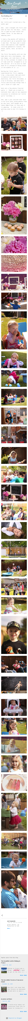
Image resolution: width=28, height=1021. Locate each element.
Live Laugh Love (14, 4)
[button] (26, 16)
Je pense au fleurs (6, 999)
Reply (8, 928)
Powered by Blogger (15, 1018)
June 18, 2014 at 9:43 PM (15, 922)
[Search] (26, 3)
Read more (23, 975)
